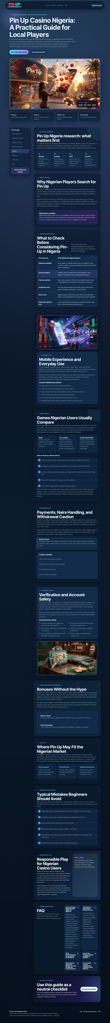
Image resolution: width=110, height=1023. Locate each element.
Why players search (17, 138)
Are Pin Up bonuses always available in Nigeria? (88, 955)
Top (81, 1011)
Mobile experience (17, 146)
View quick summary (38, 52)
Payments (60, 5)
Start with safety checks (19, 52)
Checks (48, 5)
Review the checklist (89, 989)
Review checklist (17, 142)
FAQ (66, 5)
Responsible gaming (90, 1011)
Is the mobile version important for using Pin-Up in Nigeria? (88, 965)
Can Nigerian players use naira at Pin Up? (88, 908)
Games (14, 151)
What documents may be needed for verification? (71, 955)
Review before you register (20, 171)
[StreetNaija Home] (14, 5)
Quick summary (16, 134)
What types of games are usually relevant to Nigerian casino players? (71, 965)
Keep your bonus (97, 5)
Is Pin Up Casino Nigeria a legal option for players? (71, 909)
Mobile (54, 5)
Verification (15, 160)
